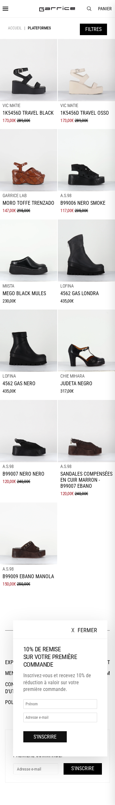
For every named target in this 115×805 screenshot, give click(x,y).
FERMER (84, 630)
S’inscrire (45, 737)
